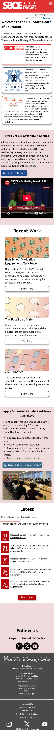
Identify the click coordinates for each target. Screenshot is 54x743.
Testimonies (8, 524)
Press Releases (10, 517)
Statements (40, 524)
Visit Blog (27, 341)
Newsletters (28, 517)
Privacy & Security (27, 707)
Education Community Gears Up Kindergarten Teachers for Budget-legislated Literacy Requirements (30, 584)
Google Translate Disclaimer (28, 714)
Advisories (24, 524)
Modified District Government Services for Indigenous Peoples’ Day (28, 560)
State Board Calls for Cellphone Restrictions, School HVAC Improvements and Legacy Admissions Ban (29, 548)
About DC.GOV (28, 710)
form (31, 162)
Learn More (27, 288)
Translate (48, 17)
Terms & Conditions (27, 717)
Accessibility (27, 704)
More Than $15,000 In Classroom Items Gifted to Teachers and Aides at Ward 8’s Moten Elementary (31, 572)
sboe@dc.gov (29, 693)
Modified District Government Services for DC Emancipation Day (29, 536)
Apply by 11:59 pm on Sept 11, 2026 (22, 465)
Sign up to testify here (14, 173)
